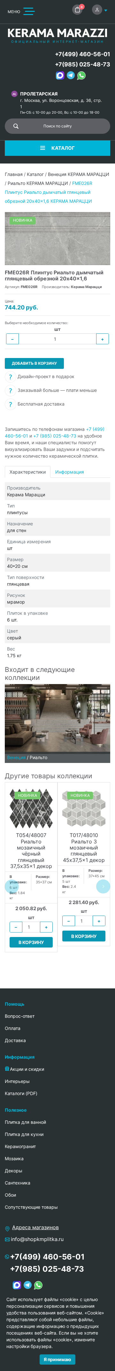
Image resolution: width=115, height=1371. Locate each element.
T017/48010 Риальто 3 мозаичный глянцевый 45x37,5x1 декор (84, 847)
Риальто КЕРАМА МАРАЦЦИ (38, 183)
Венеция (16, 757)
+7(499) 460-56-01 (82, 54)
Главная (14, 174)
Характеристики (28, 472)
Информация (69, 472)
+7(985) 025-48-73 (82, 64)
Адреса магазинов (35, 1227)
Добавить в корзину (34, 363)
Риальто (38, 757)
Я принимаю (57, 1359)
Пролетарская (38, 93)
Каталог (35, 174)
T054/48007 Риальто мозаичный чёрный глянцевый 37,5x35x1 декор (31, 850)
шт (57, 329)
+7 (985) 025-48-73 (54, 435)
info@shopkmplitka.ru (37, 1239)
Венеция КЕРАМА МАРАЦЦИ (78, 174)
